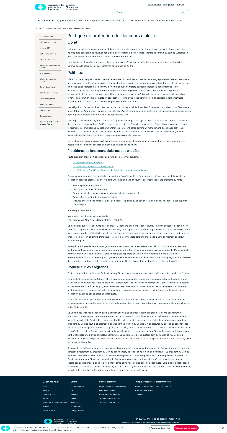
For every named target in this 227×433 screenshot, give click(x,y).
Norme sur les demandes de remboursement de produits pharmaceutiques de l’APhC (109, 398)
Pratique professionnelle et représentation (105, 20)
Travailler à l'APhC (46, 110)
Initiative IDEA (45, 48)
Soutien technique (77, 386)
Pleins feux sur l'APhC (48, 60)
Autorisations (76, 407)
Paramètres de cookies (160, 428)
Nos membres (45, 73)
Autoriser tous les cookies (186, 428)
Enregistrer (168, 4)
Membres (46, 390)
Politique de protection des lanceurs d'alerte (49, 123)
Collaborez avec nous (48, 54)
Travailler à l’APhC (49, 394)
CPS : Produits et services (142, 20)
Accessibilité (176, 422)
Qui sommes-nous (46, 20)
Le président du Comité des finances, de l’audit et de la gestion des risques (110, 170)
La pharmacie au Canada (69, 20)
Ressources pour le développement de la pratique (153, 386)
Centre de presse (46, 116)
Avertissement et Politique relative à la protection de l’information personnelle (146, 422)
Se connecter (154, 4)
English (180, 4)
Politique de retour (77, 411)
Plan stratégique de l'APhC (49, 42)
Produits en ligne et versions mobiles (112, 386)
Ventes (73, 398)
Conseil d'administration (48, 87)
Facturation (75, 402)
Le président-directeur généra (87, 162)
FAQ (72, 390)
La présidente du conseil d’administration (93, 166)
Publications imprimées (107, 390)
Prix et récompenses (47, 99)
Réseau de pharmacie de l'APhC (49, 80)
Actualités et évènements (144, 390)
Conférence (139, 394)
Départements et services (49, 93)
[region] (113, 428)
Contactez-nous (49, 411)
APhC (45, 386)
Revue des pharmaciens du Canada (50, 66)
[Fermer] (223, 428)
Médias (45, 398)
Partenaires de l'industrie (169, 20)
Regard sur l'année (46, 104)
